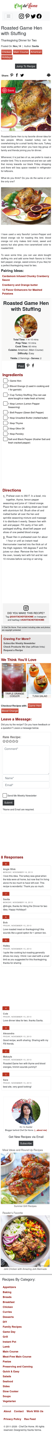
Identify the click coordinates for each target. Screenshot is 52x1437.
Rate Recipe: (12, 737)
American (36, 52)
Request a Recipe (13, 650)
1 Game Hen (14, 380)
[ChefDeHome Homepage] (26, 5)
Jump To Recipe (25, 66)
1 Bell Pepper (26, 412)
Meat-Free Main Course (17, 1356)
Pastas (7, 1361)
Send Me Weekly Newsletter (22, 795)
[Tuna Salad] (39, 680)
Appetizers (9, 1287)
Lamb (6, 1346)
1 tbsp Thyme (15, 423)
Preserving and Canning (18, 1366)
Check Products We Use (16, 646)
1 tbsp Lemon (24, 405)
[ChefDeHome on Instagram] (21, 16)
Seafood (8, 1381)
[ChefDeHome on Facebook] (39, 16)
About (7, 1411)
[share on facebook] (17, 75)
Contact (19, 1411)
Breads (7, 1297)
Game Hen (34, 705)
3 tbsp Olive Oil (16, 428)
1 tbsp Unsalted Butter (28, 417)
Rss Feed (30, 1419)
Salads (7, 1376)
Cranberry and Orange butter (20, 285)
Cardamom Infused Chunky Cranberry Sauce (25, 278)
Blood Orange (10, 711)
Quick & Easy (11, 1371)
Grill (5, 1336)
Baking (7, 1292)
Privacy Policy (12, 1419)
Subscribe (26, 1143)
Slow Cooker (10, 1391)
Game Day (9, 1331)
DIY (5, 1321)
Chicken (6, 52)
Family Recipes (12, 1326)
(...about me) (40, 1130)
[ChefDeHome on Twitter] (33, 16)
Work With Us (35, 1411)
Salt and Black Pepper (29, 440)
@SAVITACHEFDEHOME (22, 616)
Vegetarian (9, 1401)
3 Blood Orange (28, 387)
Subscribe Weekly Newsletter (19, 643)
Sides (6, 1386)
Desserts (8, 1317)
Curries (7, 1312)
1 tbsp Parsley (16, 433)
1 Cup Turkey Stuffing (27, 396)
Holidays (7, 57)
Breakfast (9, 1302)
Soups (7, 1396)
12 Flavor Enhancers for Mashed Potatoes (22, 291)
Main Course (21, 52)
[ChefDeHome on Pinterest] (27, 16)
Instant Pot (9, 1341)
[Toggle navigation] (8, 16)
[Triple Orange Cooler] (14, 680)
